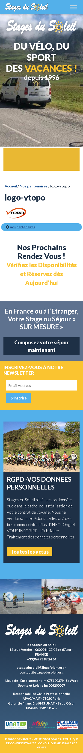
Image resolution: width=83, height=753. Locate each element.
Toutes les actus (30, 552)
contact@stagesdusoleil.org (41, 672)
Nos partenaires (33, 186)
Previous (8, 596)
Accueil (11, 186)
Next (74, 596)
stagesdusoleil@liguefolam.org (40, 667)
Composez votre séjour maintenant (41, 346)
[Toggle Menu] (73, 7)
